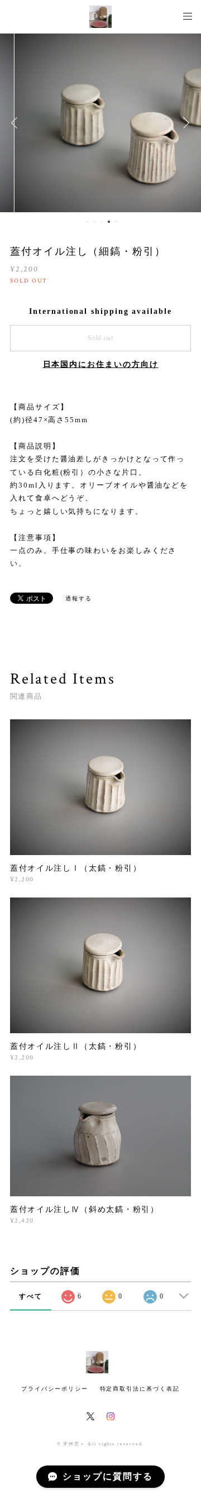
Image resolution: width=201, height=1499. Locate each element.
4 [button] (109, 222)
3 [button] (101, 222)
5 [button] (116, 222)
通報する (78, 598)
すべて (30, 1296)
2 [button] (94, 222)
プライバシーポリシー (54, 1389)
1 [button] (87, 222)
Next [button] (184, 122)
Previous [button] (16, 122)
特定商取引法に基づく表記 (140, 1389)
